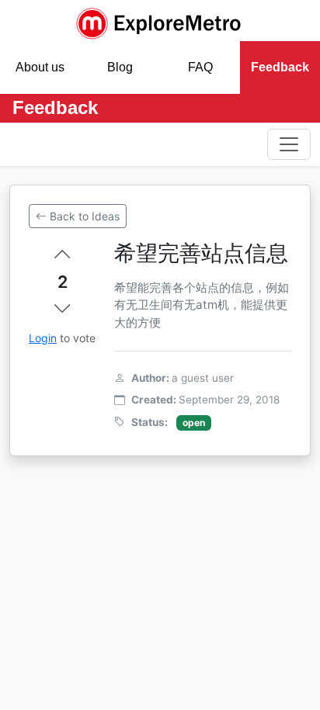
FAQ (200, 67)
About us (40, 67)
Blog (120, 67)
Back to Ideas (85, 216)
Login (43, 338)
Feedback (280, 67)
